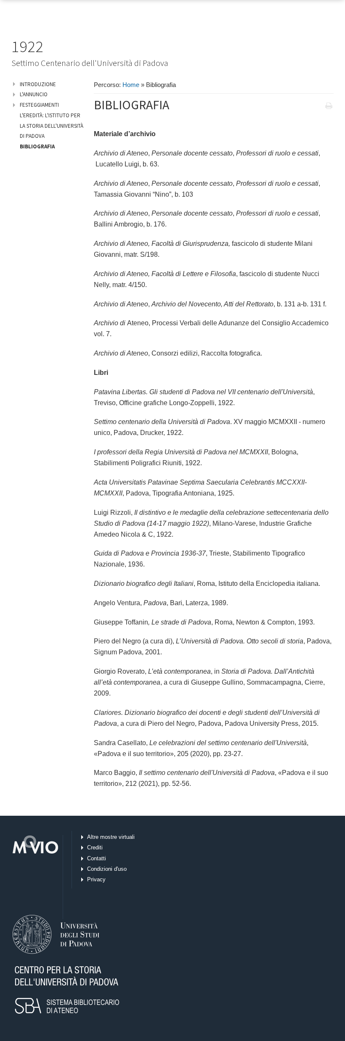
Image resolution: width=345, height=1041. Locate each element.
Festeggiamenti (39, 104)
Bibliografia (37, 146)
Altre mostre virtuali (111, 837)
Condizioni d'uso (107, 869)
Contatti (96, 858)
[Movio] (33, 877)
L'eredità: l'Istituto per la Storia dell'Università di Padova (51, 126)
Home (130, 85)
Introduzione (38, 84)
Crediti (95, 847)
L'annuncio (34, 94)
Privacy (96, 879)
